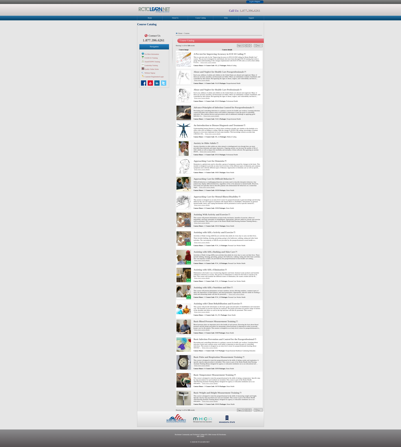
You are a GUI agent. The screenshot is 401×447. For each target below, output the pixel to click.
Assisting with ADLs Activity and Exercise (214, 232)
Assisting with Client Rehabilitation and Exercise (217, 303)
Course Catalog (200, 18)
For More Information (152, 54)
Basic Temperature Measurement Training (214, 375)
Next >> (259, 45)
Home (150, 18)
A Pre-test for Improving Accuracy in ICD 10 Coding (219, 54)
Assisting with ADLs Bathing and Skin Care (214, 252)
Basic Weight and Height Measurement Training (217, 393)
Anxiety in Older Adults (205, 143)
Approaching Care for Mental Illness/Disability (216, 196)
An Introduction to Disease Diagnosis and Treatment (219, 125)
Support (251, 18)
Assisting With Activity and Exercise (211, 214)
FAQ (226, 18)
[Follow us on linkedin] (157, 85)
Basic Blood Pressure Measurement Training (215, 321)
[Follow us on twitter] (164, 85)
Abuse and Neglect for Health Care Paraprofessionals (219, 72)
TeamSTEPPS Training (152, 62)
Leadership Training (151, 65)
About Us (175, 18)
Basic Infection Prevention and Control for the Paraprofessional (224, 339)
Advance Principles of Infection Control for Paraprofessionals (223, 107)
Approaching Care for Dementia (209, 161)
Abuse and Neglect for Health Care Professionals (217, 89)
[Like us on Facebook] (144, 85)
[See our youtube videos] (151, 85)
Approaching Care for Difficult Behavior (213, 179)
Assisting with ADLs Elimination (209, 269)
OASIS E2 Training (151, 58)
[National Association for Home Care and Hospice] (176, 422)
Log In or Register (254, 1)
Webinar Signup (150, 73)
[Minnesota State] (227, 422)
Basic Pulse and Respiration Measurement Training (218, 357)
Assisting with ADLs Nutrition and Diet (212, 287)
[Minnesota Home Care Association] (203, 422)
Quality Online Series (152, 69)
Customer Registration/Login (154, 77)
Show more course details (208, 62)
